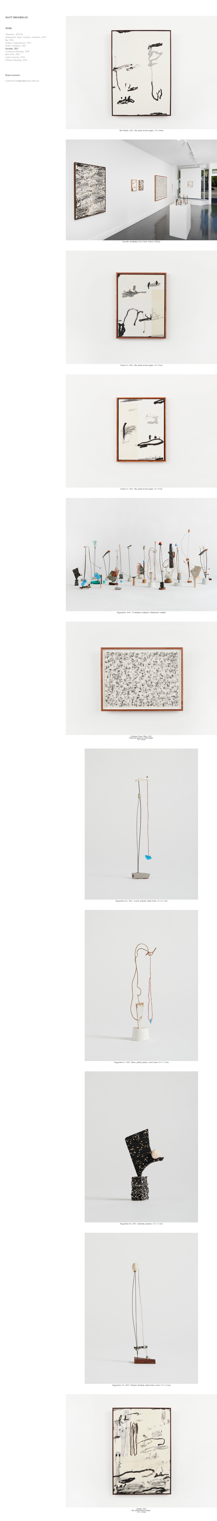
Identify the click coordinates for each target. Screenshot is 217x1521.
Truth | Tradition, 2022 (15, 45)
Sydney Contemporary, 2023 (18, 42)
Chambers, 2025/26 (14, 34)
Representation (12, 75)
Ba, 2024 (9, 39)
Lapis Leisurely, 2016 (15, 57)
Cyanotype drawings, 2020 (17, 51)
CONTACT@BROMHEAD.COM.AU (22, 80)
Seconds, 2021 (11, 48)
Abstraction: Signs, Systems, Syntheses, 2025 (25, 37)
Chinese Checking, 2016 (16, 59)
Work (8, 28)
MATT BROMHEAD (16, 17)
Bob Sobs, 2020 (12, 54)
